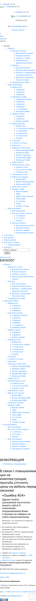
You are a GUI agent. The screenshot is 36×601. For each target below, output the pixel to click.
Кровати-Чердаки (23, 230)
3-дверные (20, 92)
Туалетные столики (20, 187)
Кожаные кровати (23, 56)
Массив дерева (22, 191)
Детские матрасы (23, 68)
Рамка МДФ (20, 199)
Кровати (11, 48)
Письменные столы (19, 174)
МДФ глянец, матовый (25, 196)
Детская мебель (14, 208)
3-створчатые (21, 133)
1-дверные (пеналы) (24, 99)
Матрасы (15, 65)
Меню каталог (5, 257)
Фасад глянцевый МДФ (25, 150)
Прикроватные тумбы (20, 82)
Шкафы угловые (18, 114)
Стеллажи (16, 140)
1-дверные (20, 116)
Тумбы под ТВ (17, 162)
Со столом (20, 218)
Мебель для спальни (20, 177)
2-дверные (20, 90)
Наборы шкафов (22, 121)
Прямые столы (22, 167)
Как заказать (9, 237)
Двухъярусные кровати (25, 225)
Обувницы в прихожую (21, 148)
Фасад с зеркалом (23, 155)
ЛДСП (18, 194)
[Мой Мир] (7, 600)
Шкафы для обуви (23, 160)
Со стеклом (20, 201)
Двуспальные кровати (25, 53)
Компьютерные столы (20, 165)
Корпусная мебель (15, 85)
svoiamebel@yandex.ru (19, 26)
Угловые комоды (22, 206)
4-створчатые (21, 136)
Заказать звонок (18, 30)
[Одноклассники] (4, 600)
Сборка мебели (10, 240)
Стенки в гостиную (19, 143)
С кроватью (20, 216)
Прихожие (16, 145)
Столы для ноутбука (24, 170)
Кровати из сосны (19, 51)
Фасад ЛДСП (21, 179)
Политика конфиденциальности (12, 573)
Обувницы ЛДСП (22, 153)
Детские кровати (19, 223)
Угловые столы (22, 172)
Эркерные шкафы (23, 111)
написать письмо (9, 560)
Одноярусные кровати (25, 233)
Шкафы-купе (17, 87)
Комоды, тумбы (18, 189)
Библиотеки (21, 126)
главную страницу (18, 553)
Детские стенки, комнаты (22, 213)
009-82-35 (28, 592)
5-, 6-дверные (21, 109)
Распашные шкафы (19, 97)
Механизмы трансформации (15, 464)
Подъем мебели (14, 245)
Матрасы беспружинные (25, 70)
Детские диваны (18, 211)
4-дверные (20, 94)
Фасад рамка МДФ (23, 157)
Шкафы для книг (18, 123)
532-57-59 (12, 592)
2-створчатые (21, 131)
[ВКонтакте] (1, 600)
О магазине (8, 235)
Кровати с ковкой (23, 58)
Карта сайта (5, 577)
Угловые (19, 138)
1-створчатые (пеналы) (25, 128)
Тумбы (18, 204)
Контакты (8, 247)
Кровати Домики (22, 228)
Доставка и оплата (11, 242)
